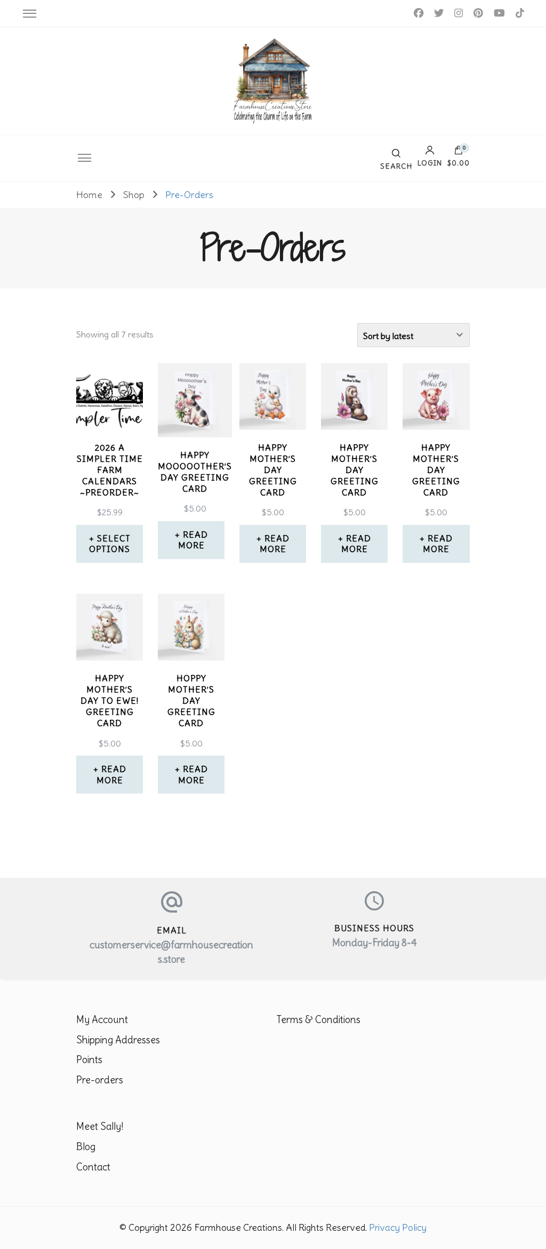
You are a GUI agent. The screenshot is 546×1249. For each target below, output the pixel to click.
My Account (102, 1020)
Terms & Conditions (318, 1020)
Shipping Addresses (118, 1040)
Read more (193, 540)
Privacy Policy (398, 1228)
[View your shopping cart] (458, 153)
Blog (85, 1147)
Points (89, 1060)
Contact (93, 1167)
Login (429, 162)
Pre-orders (99, 1080)
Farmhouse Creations (238, 1228)
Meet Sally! (99, 1126)
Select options (110, 544)
